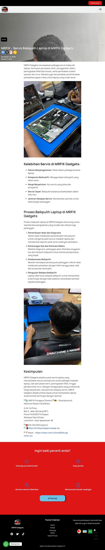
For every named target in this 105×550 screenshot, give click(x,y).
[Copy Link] (15, 52)
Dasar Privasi (52, 536)
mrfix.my (28, 435)
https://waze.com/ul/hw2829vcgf (51, 432)
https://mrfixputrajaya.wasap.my (44, 428)
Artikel (52, 528)
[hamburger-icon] (100, 9)
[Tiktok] (23, 534)
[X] (7, 52)
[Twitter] (17, 534)
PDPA (52, 533)
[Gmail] (11, 52)
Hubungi (52, 530)
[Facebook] (3, 52)
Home (52, 525)
